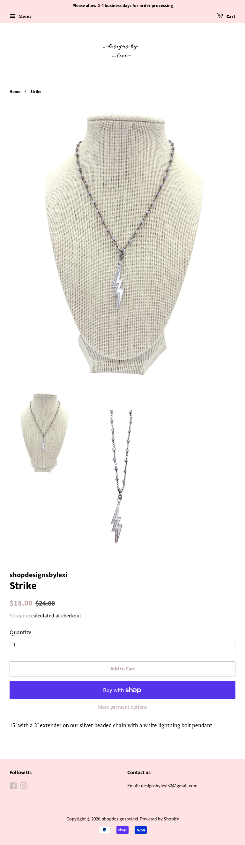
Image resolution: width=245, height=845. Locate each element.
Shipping (20, 615)
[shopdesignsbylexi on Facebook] (13, 787)
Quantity (20, 632)
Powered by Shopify (159, 819)
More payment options (122, 707)
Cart (230, 16)
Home (15, 91)
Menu (24, 16)
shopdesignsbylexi (120, 819)
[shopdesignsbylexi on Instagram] (23, 787)
